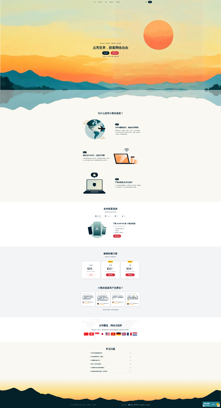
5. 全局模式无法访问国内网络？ (97, 367)
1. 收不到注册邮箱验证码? (96, 353)
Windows (109, 216)
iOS (117, 216)
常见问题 (117, 2)
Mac (125, 216)
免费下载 (114, 53)
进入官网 (106, 53)
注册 (150, 2)
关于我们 (100, 2)
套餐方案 (111, 2)
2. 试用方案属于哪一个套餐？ (97, 356)
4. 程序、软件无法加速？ (96, 364)
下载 (106, 2)
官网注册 (88, 404)
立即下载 (117, 236)
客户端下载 (94, 404)
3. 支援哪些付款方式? (95, 360)
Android (99, 216)
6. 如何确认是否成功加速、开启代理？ (99, 371)
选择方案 (91, 274)
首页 (94, 2)
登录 (146, 2)
